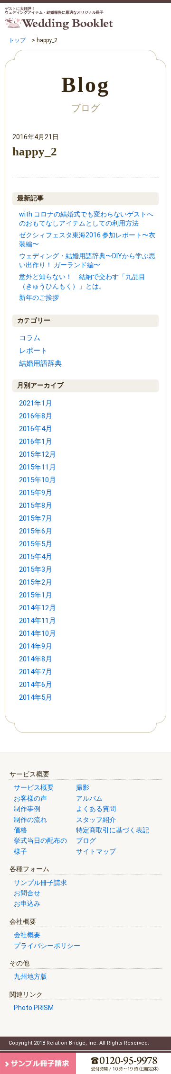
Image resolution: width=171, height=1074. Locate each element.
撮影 (82, 787)
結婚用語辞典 (40, 363)
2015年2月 (35, 582)
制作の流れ (30, 819)
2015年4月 (35, 556)
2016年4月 (35, 428)
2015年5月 (35, 544)
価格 (20, 830)
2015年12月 (37, 454)
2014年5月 (35, 697)
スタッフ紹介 (96, 819)
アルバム (89, 798)
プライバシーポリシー (47, 945)
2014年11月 (37, 620)
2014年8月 (35, 659)
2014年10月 (37, 633)
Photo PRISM (34, 1007)
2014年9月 (35, 646)
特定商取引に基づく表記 (112, 830)
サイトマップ (96, 851)
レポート (33, 350)
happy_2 (34, 151)
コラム (29, 338)
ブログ (86, 840)
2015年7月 (35, 518)
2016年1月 (35, 441)
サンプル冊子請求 (40, 882)
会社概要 (27, 935)
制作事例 (27, 808)
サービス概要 (34, 787)
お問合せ (27, 893)
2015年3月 (35, 569)
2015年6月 (35, 531)
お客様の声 (30, 798)
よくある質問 (96, 808)
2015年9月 (35, 492)
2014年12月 (37, 608)
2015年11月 (37, 467)
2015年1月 (35, 595)
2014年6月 (35, 684)
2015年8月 (35, 505)
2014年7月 (35, 672)
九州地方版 (30, 976)
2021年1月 (35, 403)
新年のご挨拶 (39, 297)
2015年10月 (37, 480)
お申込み (27, 903)
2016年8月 (35, 416)
